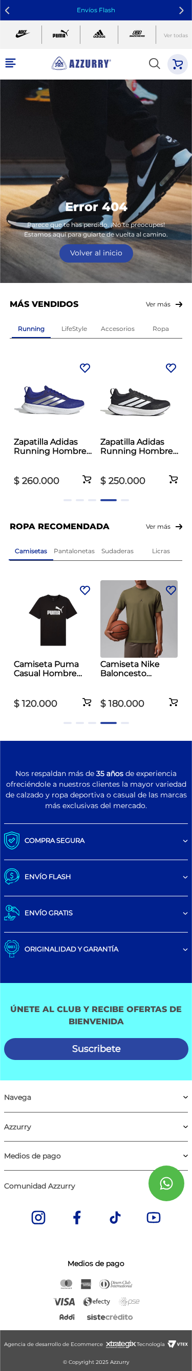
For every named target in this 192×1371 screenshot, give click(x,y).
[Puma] (60, 35)
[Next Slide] (183, 10)
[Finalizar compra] (177, 64)
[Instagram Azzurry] (38, 1218)
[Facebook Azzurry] (77, 1218)
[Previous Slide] (9, 10)
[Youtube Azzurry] (153, 1218)
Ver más (158, 304)
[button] (87, 473)
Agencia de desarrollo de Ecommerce (53, 1344)
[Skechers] (137, 35)
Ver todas (176, 35)
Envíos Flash (96, 10)
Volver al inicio (96, 252)
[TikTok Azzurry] (115, 1218)
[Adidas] (99, 35)
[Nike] (22, 35)
